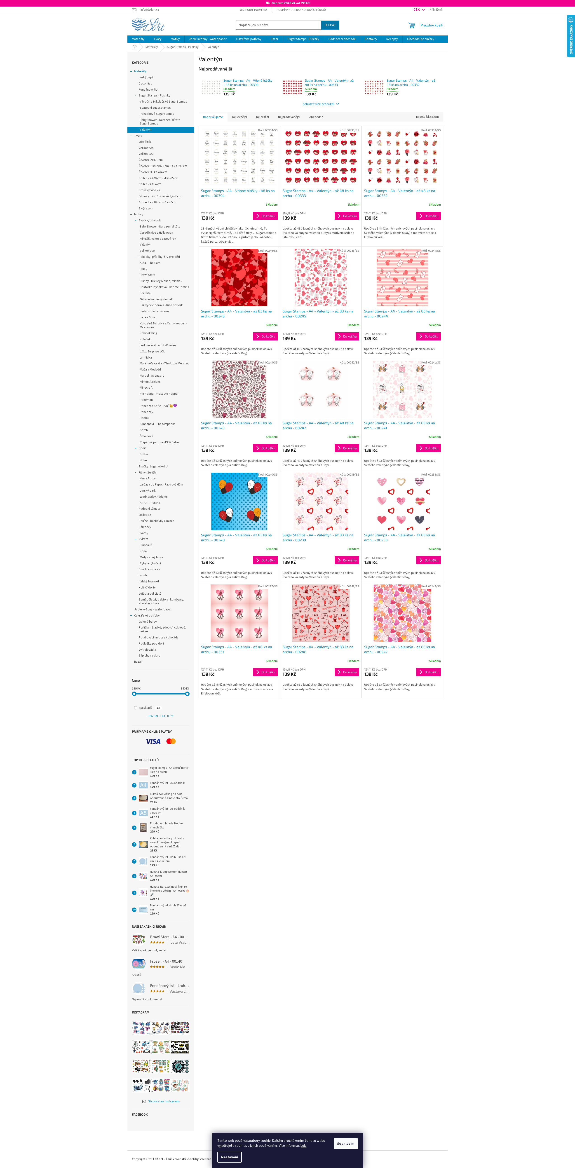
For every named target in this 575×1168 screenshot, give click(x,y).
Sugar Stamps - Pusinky (154, 95)
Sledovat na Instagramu (164, 1101)
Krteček (145, 339)
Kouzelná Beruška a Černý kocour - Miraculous (163, 325)
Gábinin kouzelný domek (156, 299)
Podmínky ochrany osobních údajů (301, 10)
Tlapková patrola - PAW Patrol (160, 442)
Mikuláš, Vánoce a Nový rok (158, 239)
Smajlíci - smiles (149, 569)
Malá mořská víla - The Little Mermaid (165, 363)
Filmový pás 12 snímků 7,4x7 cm (160, 196)
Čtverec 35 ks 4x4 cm (153, 172)
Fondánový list (148, 89)
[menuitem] (138, 39)
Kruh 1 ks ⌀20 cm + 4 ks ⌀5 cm (158, 178)
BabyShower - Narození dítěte (160, 226)
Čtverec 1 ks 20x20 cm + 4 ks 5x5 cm (163, 166)
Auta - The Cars (150, 263)
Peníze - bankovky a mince (156, 521)
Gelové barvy (148, 621)
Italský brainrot (149, 581)
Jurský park (148, 490)
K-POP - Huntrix (150, 503)
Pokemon (146, 400)
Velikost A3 (146, 154)
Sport (142, 448)
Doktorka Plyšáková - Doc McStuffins (164, 287)
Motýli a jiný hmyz (151, 557)
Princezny (146, 412)
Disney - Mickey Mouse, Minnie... (161, 281)
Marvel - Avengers (152, 375)
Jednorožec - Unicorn (154, 311)
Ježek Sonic (148, 317)
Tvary (138, 136)
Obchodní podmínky (254, 10)
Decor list (145, 83)
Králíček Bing (148, 333)
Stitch (144, 430)
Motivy (138, 214)
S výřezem (146, 208)
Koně (143, 551)
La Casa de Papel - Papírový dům (161, 484)
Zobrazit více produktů (319, 104)
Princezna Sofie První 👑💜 (158, 406)
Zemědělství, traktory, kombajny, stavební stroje (161, 601)
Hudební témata (149, 509)
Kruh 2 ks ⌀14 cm (150, 184)
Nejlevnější (239, 117)
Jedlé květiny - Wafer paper (153, 609)
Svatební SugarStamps (155, 108)
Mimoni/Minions (150, 382)
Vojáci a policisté (150, 593)
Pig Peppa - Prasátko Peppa (159, 394)
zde (304, 1145)
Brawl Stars (147, 275)
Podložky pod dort (151, 643)
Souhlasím (345, 1143)
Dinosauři (146, 545)
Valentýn (145, 129)
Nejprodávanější (289, 117)
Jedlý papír (146, 77)
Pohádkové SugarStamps (157, 114)
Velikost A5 (146, 148)
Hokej (144, 460)
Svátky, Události (150, 220)
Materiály (140, 71)
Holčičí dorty (147, 587)
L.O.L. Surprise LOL (152, 351)
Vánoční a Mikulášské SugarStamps (163, 101)
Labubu (143, 575)
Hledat (330, 25)
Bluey (143, 269)
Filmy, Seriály (148, 472)
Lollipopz (145, 515)
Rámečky (145, 527)
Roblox (144, 418)
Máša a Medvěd (150, 369)
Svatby (143, 533)
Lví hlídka (146, 357)
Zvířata (143, 539)
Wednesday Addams (154, 497)
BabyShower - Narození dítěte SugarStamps (160, 122)
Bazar (138, 661)
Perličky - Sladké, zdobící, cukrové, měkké (162, 629)
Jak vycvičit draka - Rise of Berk (161, 305)
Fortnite (145, 293)
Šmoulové (146, 436)
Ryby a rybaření (150, 563)
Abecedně (316, 117)
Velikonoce (147, 251)
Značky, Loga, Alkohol (153, 466)
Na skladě (149, 708)
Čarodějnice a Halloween (156, 232)
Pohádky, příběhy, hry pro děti (159, 257)
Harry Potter (148, 478)
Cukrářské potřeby (147, 615)
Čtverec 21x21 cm (151, 160)
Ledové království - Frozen (158, 345)
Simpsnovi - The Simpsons (158, 424)
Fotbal (144, 454)
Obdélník (145, 142)
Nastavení (229, 1157)
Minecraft (146, 387)
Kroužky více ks (149, 190)
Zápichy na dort (149, 655)
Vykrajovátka (147, 649)
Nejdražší (262, 117)
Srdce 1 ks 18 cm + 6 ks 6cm (157, 202)
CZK (416, 9)
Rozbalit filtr (158, 716)
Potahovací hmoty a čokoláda (158, 637)
